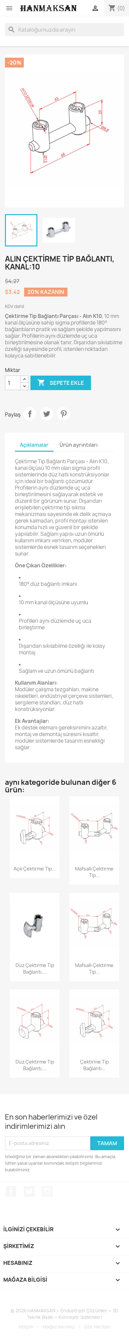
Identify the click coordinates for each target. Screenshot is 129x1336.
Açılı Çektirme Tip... (35, 869)
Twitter (29, 1191)
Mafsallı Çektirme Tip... (94, 872)
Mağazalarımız (59, 1327)
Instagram (47, 1191)
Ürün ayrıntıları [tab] (79, 444)
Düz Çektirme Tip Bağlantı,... (35, 968)
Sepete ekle (60, 382)
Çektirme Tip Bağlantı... (94, 1065)
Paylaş (29, 413)
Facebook (11, 1191)
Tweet (46, 413)
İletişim (26, 1327)
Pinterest (63, 413)
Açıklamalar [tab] (34, 444)
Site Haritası (97, 1327)
